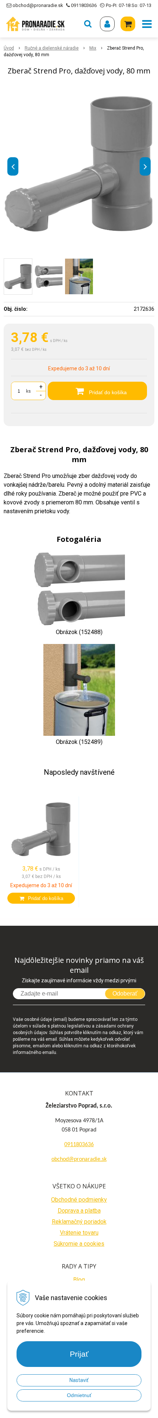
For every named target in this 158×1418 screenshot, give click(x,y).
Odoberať (124, 993)
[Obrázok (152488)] (79, 588)
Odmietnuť (79, 1395)
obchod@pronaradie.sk (37, 5)
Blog (79, 1279)
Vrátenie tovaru (79, 1232)
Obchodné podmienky (79, 1199)
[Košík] (128, 24)
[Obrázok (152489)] (79, 689)
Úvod (9, 48)
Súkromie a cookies (79, 1243)
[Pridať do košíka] (41, 898)
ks (28, 391)
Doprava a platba (79, 1210)
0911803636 (84, 5)
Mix (92, 48)
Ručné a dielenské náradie (52, 48)
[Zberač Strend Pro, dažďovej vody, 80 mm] (79, 164)
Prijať (79, 1354)
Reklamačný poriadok (79, 1221)
